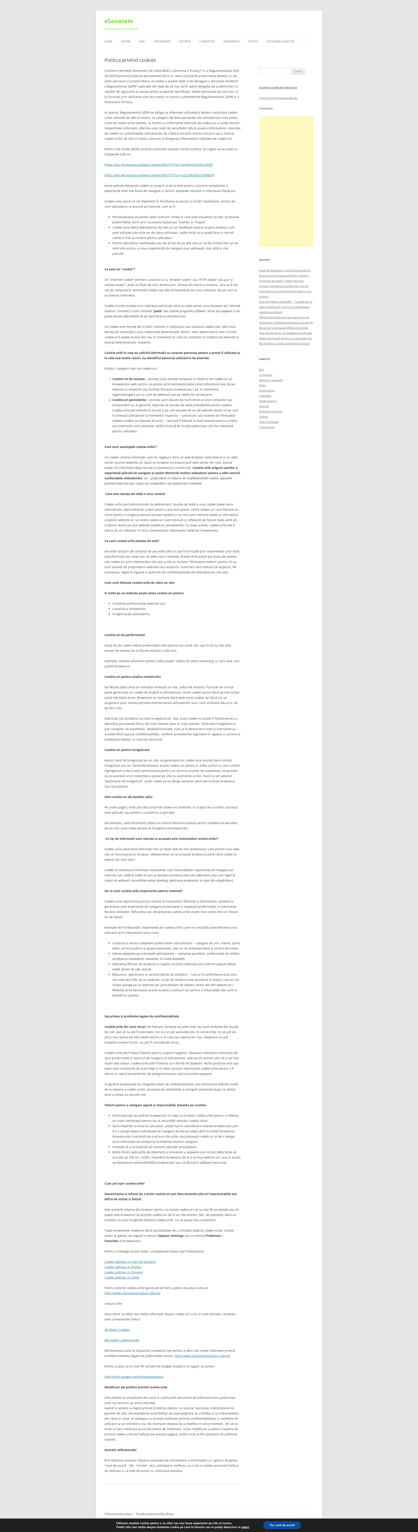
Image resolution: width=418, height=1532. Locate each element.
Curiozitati (207, 41)
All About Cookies (117, 1330)
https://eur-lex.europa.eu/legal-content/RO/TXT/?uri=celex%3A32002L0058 (158, 165)
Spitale (253, 41)
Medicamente (268, 401)
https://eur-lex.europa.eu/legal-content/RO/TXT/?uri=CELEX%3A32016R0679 (159, 175)
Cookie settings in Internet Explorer (130, 1262)
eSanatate (118, 21)
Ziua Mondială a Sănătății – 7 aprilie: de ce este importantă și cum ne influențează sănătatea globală (285, 307)
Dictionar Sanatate (281, 41)
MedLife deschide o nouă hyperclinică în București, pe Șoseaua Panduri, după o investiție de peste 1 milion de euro (285, 275)
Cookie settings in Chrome (123, 1272)
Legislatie (265, 396)
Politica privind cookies (118, 1513)
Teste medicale (268, 422)
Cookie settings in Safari (122, 1277)
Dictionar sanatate (271, 380)
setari (245, 1527)
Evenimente (232, 41)
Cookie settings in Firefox (122, 1267)
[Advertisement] (286, 181)
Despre (126, 41)
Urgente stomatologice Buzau (278, 98)
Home (108, 41)
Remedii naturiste (270, 411)
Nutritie (185, 41)
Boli (142, 41)
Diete (262, 385)
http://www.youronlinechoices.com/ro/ (132, 1293)
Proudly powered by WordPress (155, 1513)
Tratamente (162, 41)
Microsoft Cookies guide (121, 1340)
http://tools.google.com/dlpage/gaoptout (133, 1377)
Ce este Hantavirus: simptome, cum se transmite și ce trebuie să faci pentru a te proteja (285, 291)
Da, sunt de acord (282, 1525)
